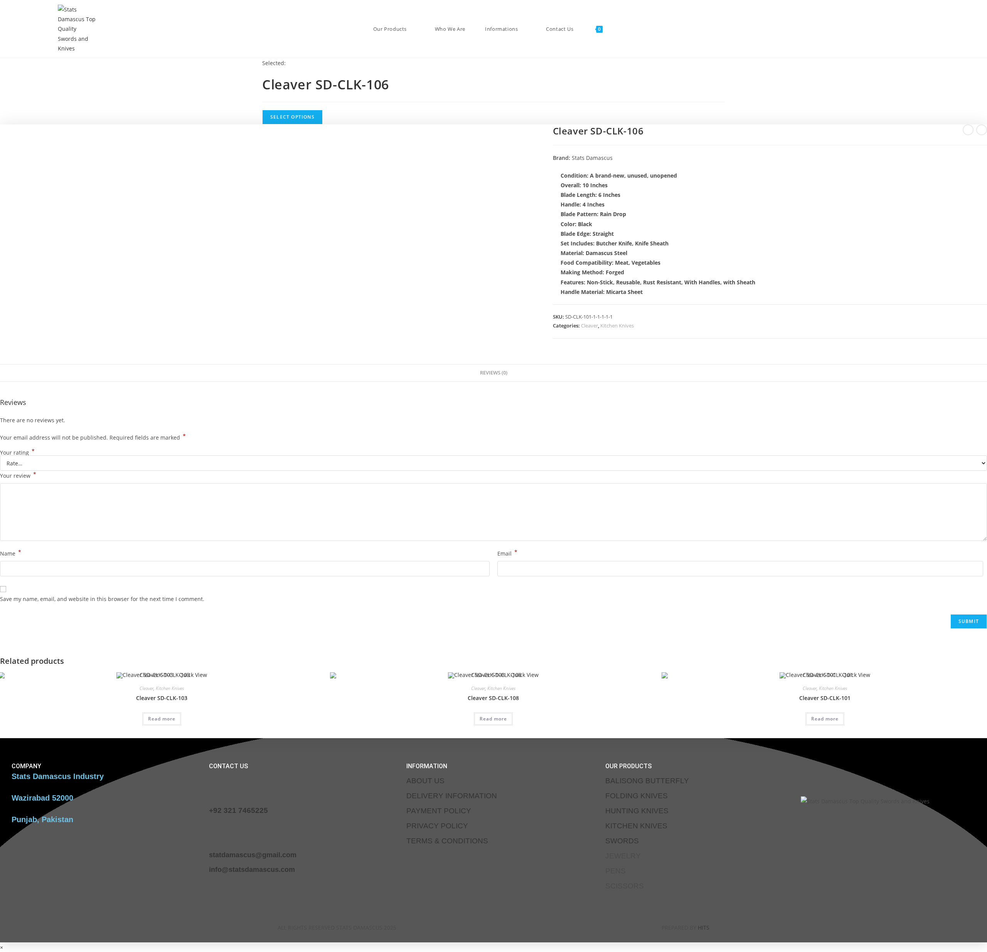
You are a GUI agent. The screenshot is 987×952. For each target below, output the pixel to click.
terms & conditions (447, 841)
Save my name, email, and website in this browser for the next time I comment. (102, 599)
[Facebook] (459, 926)
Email (507, 553)
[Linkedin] (504, 926)
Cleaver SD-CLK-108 (493, 698)
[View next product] (981, 129)
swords (622, 841)
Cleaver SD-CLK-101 (825, 698)
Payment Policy (438, 811)
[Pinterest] (527, 926)
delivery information (451, 796)
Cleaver (589, 325)
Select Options (292, 117)
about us (425, 781)
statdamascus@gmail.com (252, 855)
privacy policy (437, 826)
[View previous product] (968, 129)
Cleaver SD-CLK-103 (161, 698)
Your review (18, 475)
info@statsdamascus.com (252, 869)
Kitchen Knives (617, 325)
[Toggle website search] (616, 29)
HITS (703, 927)
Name (10, 553)
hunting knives (637, 811)
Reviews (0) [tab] (493, 372)
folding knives (636, 796)
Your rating (17, 452)
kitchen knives (636, 826)
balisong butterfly (647, 781)
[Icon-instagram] (482, 926)
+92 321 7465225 (238, 810)
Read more (161, 718)
